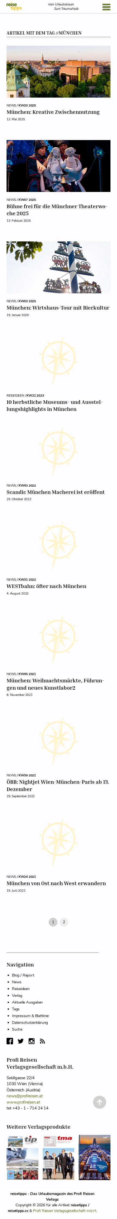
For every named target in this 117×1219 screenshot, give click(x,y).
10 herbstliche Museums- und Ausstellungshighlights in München (55, 405)
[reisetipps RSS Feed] (42, 1041)
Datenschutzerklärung (30, 1022)
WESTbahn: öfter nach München (46, 586)
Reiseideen (21, 988)
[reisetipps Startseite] (14, 6)
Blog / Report (23, 975)
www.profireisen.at (23, 1102)
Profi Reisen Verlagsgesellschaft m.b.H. (65, 1210)
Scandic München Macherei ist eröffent (56, 492)
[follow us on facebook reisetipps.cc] (10, 1041)
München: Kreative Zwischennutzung (53, 111)
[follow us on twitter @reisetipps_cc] (20, 1041)
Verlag (17, 995)
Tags (16, 1009)
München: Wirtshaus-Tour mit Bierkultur (58, 307)
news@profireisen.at (24, 1096)
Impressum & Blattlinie (30, 1015)
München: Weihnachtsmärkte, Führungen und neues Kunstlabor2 (55, 684)
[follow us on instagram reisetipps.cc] (31, 1041)
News (16, 982)
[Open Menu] (106, 7)
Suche (17, 1029)
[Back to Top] (99, 1102)
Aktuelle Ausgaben (27, 1002)
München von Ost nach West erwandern (56, 883)
